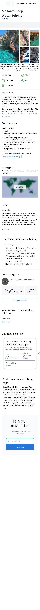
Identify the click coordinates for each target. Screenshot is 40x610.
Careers (4, 490)
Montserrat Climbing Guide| (13, 397)
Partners (5, 481)
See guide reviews (20, 300)
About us (5, 476)
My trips (23, 476)
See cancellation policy (11, 157)
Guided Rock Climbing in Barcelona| (15, 387)
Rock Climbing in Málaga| (13, 403)
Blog (3, 507)
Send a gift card (7, 495)
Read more (6, 117)
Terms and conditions (27, 490)
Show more (6, 322)
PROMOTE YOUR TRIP (12, 520)
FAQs (22, 485)
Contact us (24, 480)
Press (4, 486)
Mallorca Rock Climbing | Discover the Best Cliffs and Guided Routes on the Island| (19, 392)
